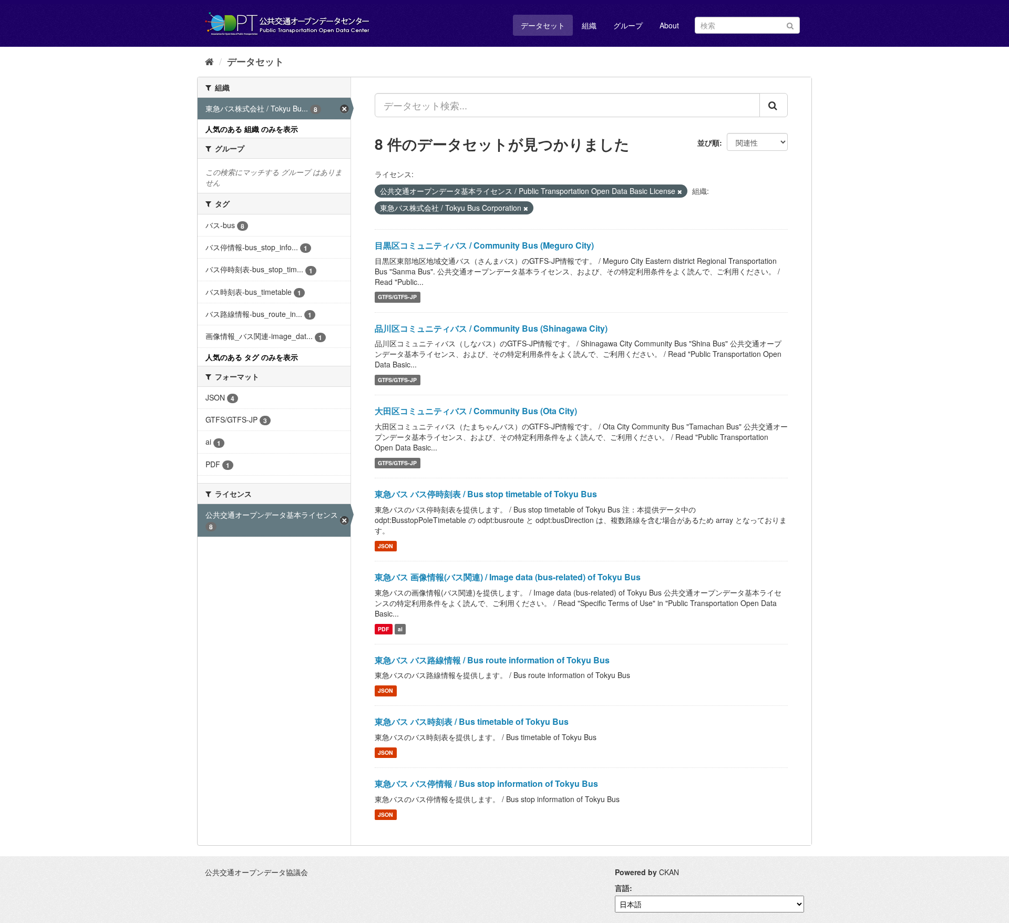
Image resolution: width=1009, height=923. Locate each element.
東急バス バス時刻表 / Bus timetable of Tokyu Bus (472, 721)
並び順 (708, 142)
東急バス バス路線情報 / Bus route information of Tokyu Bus (492, 660)
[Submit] (790, 24)
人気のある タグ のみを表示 (251, 357)
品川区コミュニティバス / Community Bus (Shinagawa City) (491, 328)
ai (400, 629)
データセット (543, 25)
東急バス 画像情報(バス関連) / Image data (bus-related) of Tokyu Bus (508, 577)
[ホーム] (209, 61)
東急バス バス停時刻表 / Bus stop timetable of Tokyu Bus (486, 494)
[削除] (679, 191)
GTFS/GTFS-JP (397, 297)
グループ (628, 25)
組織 (589, 25)
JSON (385, 546)
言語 (622, 888)
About (669, 25)
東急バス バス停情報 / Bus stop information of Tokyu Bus (486, 783)
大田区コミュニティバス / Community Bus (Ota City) (476, 411)
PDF (383, 629)
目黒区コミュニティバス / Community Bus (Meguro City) (484, 245)
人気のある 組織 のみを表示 (251, 129)
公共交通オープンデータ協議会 (256, 872)
